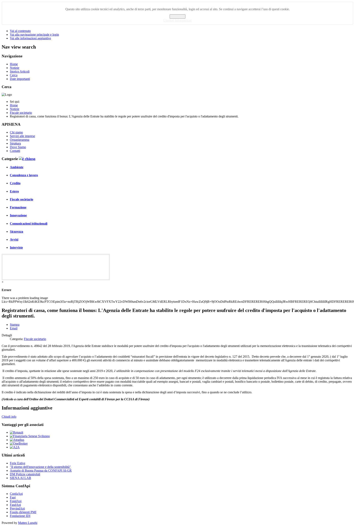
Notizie (14, 67)
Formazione (18, 207)
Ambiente (16, 167)
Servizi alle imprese (22, 136)
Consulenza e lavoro (24, 175)
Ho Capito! (177, 16)
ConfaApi (16, 493)
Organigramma (19, 139)
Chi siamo (16, 132)
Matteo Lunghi (27, 523)
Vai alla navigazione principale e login (34, 34)
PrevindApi (17, 508)
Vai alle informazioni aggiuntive (30, 38)
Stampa (14, 324)
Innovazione (18, 215)
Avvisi (14, 239)
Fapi (13, 497)
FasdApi (15, 504)
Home (14, 64)
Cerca (13, 75)
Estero (14, 191)
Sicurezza (16, 231)
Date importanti (20, 79)
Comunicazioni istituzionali (28, 223)
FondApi (16, 501)
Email (13, 328)
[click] (27, 159)
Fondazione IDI (20, 516)
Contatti (15, 150)
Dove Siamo (18, 147)
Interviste (16, 247)
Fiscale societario (21, 199)
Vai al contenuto (20, 31)
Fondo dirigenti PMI (23, 512)
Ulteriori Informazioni (177, 20)
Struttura (15, 143)
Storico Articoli (20, 71)
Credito (15, 183)
